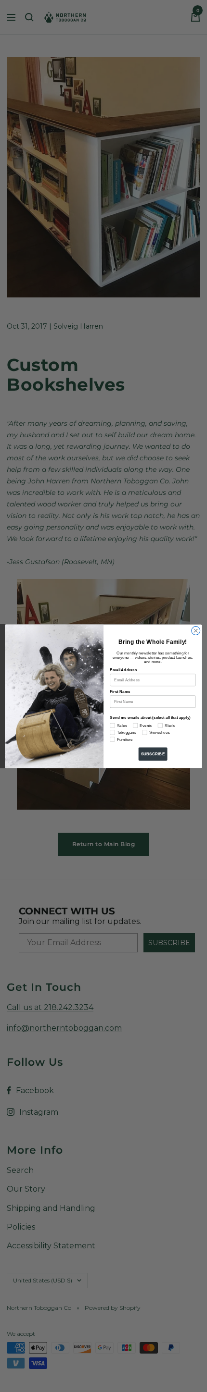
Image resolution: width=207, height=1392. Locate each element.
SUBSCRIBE (153, 753)
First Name (120, 692)
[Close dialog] (196, 630)
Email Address (123, 670)
